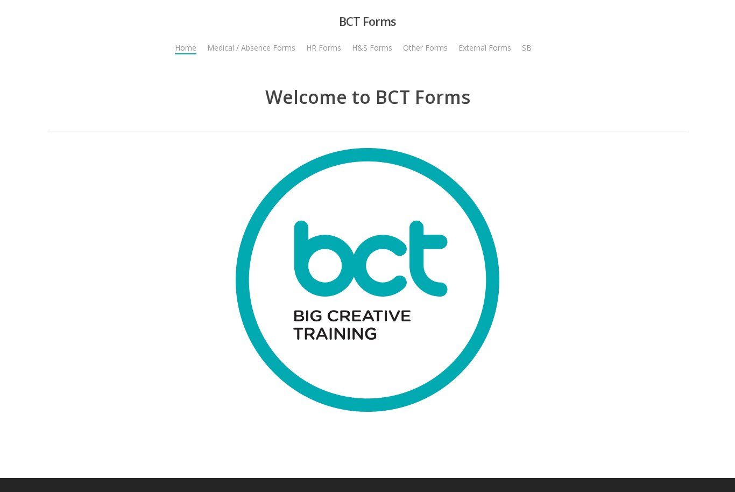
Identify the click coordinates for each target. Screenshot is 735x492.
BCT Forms (367, 21)
